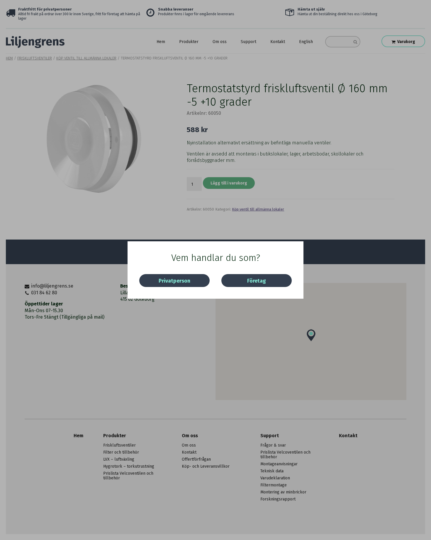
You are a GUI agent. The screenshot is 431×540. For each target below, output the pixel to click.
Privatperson (174, 281)
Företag (256, 281)
